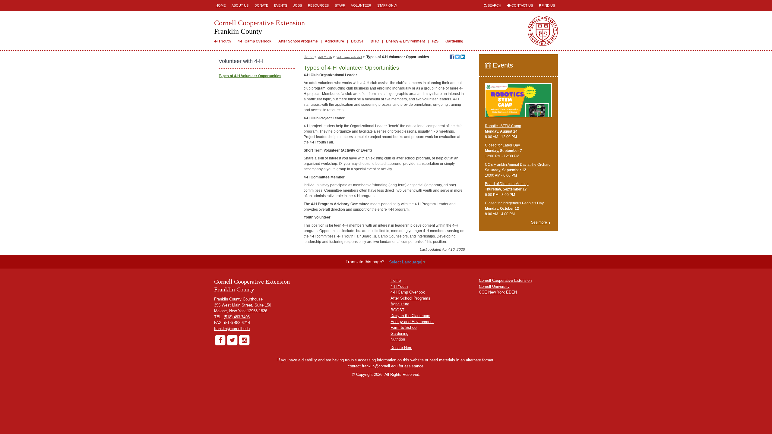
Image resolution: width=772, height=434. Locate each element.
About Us (240, 5)
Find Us (548, 5)
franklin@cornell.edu (232, 328)
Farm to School (404, 327)
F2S (435, 41)
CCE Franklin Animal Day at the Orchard (518, 164)
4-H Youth (222, 41)
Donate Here (401, 347)
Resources (318, 5)
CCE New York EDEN (498, 292)
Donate (261, 5)
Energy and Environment (412, 321)
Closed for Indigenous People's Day (514, 203)
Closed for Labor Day (502, 145)
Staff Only (387, 5)
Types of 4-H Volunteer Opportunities (250, 76)
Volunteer (361, 5)
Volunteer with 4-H (349, 57)
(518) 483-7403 (237, 317)
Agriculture (334, 41)
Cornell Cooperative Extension (505, 280)
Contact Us (522, 5)
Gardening (454, 41)
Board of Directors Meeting (507, 184)
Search (494, 5)
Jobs (297, 5)
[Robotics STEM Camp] (518, 103)
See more (539, 222)
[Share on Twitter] (457, 57)
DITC (375, 41)
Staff (340, 5)
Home (221, 5)
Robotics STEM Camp (503, 126)
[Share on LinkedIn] (462, 57)
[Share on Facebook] (452, 57)
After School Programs (298, 41)
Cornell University (494, 286)
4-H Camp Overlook (254, 41)
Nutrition (398, 339)
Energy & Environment (405, 41)
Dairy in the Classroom (410, 315)
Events (280, 5)
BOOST (357, 41)
